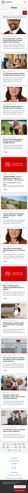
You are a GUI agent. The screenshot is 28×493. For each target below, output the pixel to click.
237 (20, 447)
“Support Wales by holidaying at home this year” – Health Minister (13, 215)
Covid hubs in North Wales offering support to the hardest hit (14, 250)
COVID (5, 152)
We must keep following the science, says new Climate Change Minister (13, 141)
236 (16, 447)
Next (16, 450)
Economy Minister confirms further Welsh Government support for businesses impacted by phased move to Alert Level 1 (13, 42)
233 (3, 447)
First (4, 444)
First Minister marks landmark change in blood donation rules (14, 74)
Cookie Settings (14, 472)
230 (15, 444)
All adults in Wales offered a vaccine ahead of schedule (13, 107)
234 (7, 447)
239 (8, 450)
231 (19, 444)
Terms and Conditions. (14, 460)
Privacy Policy (14, 458)
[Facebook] (12, 468)
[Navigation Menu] (25, 2)
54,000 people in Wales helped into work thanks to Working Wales (13, 324)
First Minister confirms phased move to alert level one (14, 430)
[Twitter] (15, 468)
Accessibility (14, 463)
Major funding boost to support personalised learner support (13, 287)
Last (19, 450)
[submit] (25, 13)
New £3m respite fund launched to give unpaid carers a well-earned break (14, 396)
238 (24, 447)
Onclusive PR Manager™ (17, 478)
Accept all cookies (19, 490)
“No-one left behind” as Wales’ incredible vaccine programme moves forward (14, 359)
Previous (7, 444)
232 (23, 444)
